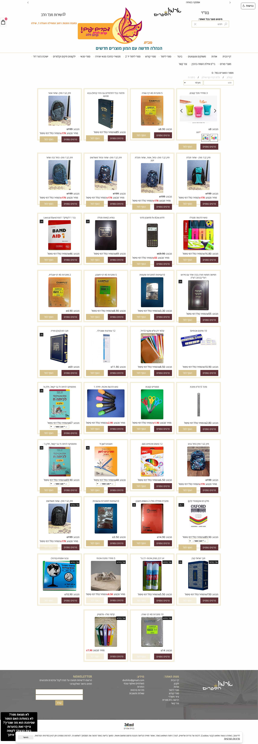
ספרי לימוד (166, 56)
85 (117, 132)
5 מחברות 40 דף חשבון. (106, 274)
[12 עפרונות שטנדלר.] (105, 362)
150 (209, 594)
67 (71, 423)
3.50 (116, 537)
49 (117, 253)
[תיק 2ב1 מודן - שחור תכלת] (198, 189)
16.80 (208, 253)
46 (71, 253)
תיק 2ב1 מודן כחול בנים (198, 443)
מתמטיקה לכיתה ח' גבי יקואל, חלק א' (59, 386)
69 (71, 366)
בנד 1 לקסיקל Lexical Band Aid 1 (60, 217)
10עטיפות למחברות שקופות (152, 274)
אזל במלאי (74, 504)
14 (163, 650)
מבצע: (214, 129)
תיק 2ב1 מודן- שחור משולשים (59, 500)
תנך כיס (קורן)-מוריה (59, 330)
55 (155, 257)
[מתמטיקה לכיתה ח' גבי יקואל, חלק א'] (59, 419)
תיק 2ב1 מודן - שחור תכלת (198, 157)
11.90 (115, 366)
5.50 (162, 594)
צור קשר (183, 64)
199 (70, 129)
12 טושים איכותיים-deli (152, 443)
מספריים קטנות (152, 386)
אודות (214, 56)
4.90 (70, 310)
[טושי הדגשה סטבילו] (198, 249)
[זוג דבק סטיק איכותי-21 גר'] (152, 590)
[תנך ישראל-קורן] (198, 590)
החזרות (140, 686)
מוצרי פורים (225, 64)
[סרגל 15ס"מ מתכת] (198, 419)
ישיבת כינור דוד (40, 56)
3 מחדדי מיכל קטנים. (198, 92)
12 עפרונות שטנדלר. (105, 330)
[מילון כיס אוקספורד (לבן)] (198, 527)
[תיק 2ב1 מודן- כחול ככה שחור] (59, 189)
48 (117, 480)
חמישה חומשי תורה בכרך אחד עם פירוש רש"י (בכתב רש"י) (198, 276)
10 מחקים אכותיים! (198, 330)
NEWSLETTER (82, 676)
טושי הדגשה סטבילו (198, 217)
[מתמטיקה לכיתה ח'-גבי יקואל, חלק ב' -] (59, 476)
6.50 (162, 480)
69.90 (161, 253)
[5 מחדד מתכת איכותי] (105, 590)
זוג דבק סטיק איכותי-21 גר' (152, 558)
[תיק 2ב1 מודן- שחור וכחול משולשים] (106, 189)
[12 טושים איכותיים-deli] (152, 476)
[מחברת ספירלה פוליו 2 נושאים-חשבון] (152, 533)
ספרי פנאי (85, 56)
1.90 (156, 422)
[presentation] (28, 2)
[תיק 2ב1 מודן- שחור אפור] (59, 125)
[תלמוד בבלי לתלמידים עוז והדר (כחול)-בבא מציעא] (106, 128)
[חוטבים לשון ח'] (106, 476)
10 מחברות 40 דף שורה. (152, 614)
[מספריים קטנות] (152, 419)
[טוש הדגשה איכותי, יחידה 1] (106, 417)
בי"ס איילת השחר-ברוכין (203, 64)
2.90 (110, 422)
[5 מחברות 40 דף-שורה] (152, 125)
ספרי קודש (150, 56)
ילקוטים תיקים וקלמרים (64, 56)
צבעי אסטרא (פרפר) (59, 558)
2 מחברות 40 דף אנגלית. (59, 274)
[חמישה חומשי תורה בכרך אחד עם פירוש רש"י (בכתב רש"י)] (198, 309)
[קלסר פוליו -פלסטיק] (106, 646)
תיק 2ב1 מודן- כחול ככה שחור (59, 157)
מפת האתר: (171, 676)
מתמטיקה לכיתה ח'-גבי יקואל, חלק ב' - (60, 443)
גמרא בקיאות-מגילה (106, 217)
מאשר (25, 737)
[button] (187, 147)
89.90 (208, 537)
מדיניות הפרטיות (232, 738)
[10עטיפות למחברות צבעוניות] (106, 533)
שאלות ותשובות (136, 693)
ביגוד (179, 56)
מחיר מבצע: (72, 133)
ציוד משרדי (173, 696)
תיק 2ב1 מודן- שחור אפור (59, 92)
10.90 (208, 366)
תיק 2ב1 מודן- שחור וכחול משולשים (106, 157)
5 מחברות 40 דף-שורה (152, 92)
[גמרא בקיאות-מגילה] (106, 249)
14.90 (161, 537)
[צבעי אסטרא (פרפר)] (59, 590)
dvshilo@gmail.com (133, 680)
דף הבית (227, 56)
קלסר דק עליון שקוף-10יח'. (152, 330)
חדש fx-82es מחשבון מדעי (152, 217)
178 (64, 133)
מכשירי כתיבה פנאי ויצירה (107, 56)
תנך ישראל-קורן (198, 558)
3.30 (162, 310)
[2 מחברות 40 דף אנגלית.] (59, 306)
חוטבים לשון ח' (105, 443)
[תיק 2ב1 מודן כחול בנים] (198, 476)
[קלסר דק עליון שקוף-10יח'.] (152, 362)
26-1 (181, 504)
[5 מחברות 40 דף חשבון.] (106, 306)
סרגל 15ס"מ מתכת (198, 386)
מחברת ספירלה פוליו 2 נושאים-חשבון (152, 500)
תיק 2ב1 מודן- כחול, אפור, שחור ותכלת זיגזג (152, 159)
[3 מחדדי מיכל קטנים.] (198, 123)
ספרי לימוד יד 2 (132, 56)
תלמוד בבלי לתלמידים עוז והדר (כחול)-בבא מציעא (106, 94)
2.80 (208, 423)
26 (88, 221)
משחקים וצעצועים (197, 56)
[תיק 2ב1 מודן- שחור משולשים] (59, 533)
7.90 (89, 650)
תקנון (176, 683)
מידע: (140, 676)
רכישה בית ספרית (170, 700)
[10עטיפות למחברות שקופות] (152, 306)
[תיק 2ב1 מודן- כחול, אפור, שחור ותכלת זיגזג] (152, 192)
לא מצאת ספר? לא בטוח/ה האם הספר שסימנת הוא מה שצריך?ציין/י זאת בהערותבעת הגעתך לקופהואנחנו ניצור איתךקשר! (19, 726)
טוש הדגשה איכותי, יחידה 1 (106, 386)
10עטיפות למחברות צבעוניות (106, 500)
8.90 (162, 129)
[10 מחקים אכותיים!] (198, 347)
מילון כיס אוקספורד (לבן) (198, 500)
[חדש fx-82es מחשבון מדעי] (152, 249)
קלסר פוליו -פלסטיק (106, 614)
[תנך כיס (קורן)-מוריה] (59, 362)
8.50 (162, 366)
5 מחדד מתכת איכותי (105, 558)
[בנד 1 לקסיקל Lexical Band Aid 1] (59, 249)
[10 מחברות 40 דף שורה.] (152, 646)
